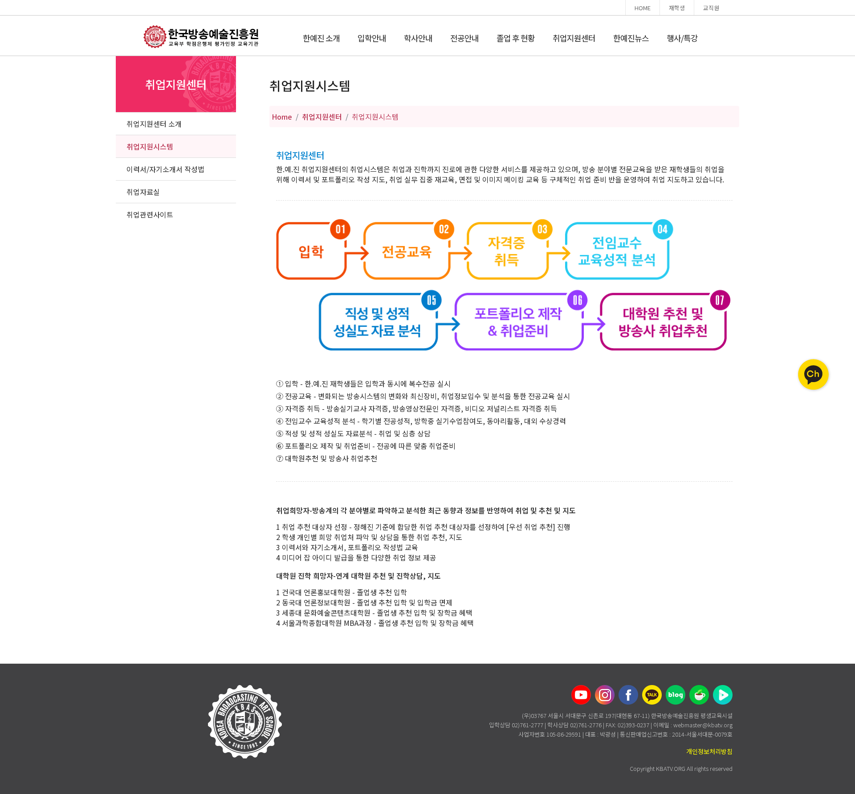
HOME (643, 8)
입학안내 (372, 38)
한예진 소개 (321, 38)
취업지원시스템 (149, 146)
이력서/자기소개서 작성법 (165, 169)
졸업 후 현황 (516, 38)
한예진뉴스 (631, 38)
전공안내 (464, 38)
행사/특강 (682, 38)
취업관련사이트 (149, 214)
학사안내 (418, 38)
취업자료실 (143, 191)
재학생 (677, 8)
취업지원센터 (574, 38)
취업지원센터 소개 (154, 123)
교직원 (711, 8)
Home (282, 116)
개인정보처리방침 (709, 751)
